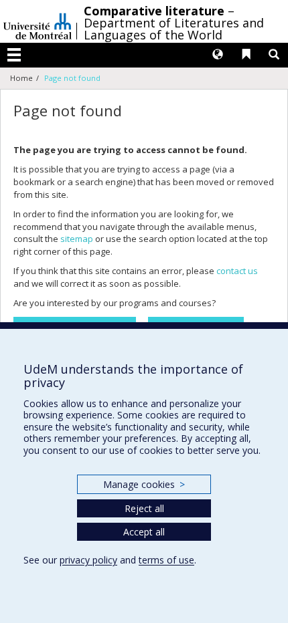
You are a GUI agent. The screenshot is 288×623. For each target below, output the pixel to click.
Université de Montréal (37, 21)
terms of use (166, 559)
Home (21, 78)
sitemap (76, 239)
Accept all (144, 531)
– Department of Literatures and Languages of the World (174, 23)
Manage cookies (143, 484)
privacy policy (88, 559)
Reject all (144, 508)
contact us (237, 271)
